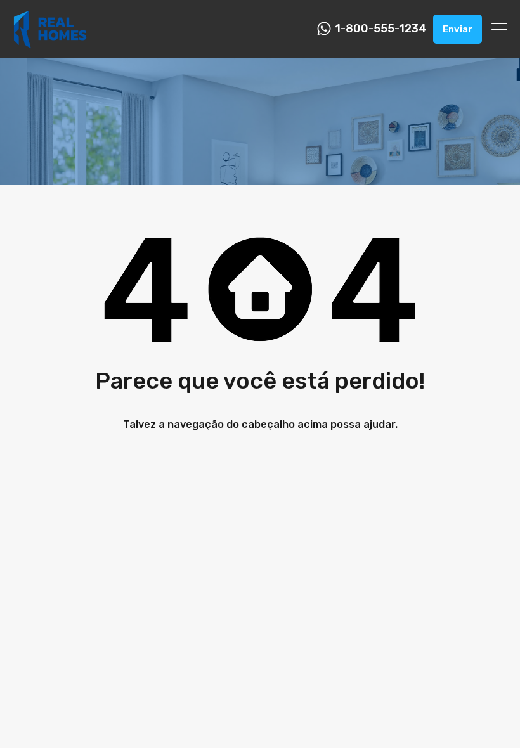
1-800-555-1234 (381, 28)
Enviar (457, 29)
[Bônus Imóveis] (50, 43)
